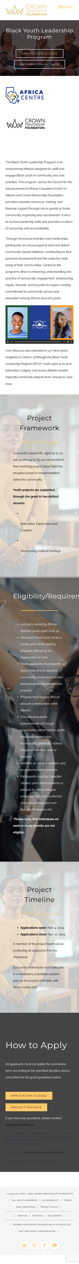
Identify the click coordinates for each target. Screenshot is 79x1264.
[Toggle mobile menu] (65, 7)
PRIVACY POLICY (50, 1207)
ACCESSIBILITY (51, 1200)
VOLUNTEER (54, 1216)
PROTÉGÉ (37, 1216)
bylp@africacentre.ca (20, 1125)
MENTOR (22, 1216)
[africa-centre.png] (25, 88)
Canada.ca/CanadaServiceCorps (44, 1152)
